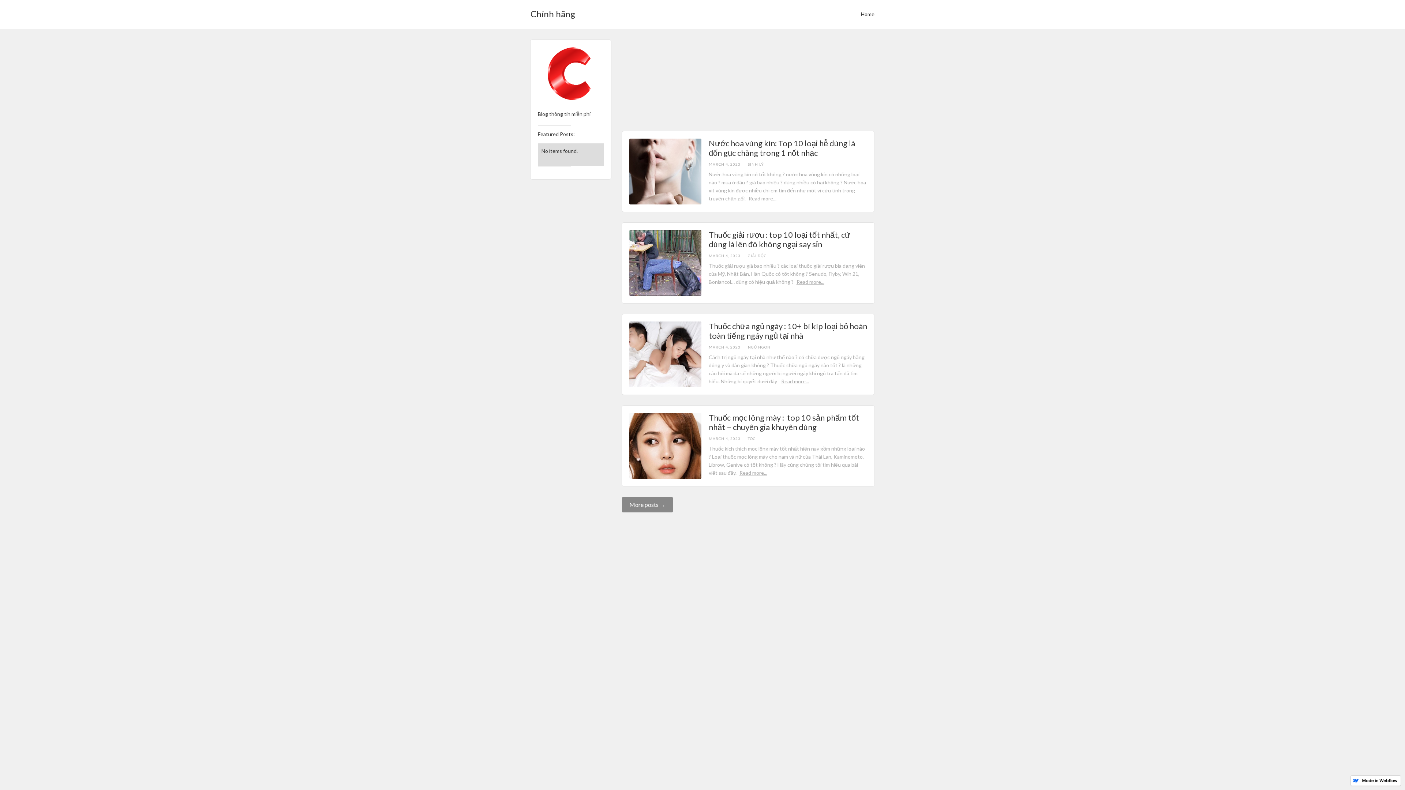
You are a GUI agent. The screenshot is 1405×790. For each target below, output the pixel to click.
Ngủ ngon (759, 347)
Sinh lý (756, 73)
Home (867, 14)
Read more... (779, 107)
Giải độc (757, 255)
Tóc (752, 438)
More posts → (647, 504)
